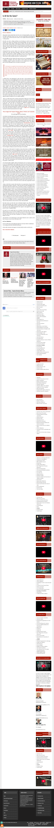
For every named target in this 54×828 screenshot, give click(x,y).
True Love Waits (40, 489)
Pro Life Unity (39, 346)
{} (20, 311)
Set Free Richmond (40, 486)
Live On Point (39, 471)
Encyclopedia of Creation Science (43, 191)
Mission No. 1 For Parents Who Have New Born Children (6, 282)
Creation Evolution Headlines (42, 178)
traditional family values (18, 18)
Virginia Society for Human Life (43, 352)
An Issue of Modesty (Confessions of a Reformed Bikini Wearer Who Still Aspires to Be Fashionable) (22, 283)
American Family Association (42, 617)
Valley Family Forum (41, 651)
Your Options (39, 354)
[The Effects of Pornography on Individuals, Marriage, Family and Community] (14, 276)
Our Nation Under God (41, 800)
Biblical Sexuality (14, 277)
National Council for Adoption (42, 391)
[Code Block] (17, 311)
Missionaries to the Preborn (42, 326)
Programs (39, 824)
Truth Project (39, 511)
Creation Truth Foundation (42, 185)
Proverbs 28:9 (27, 122)
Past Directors (6, 805)
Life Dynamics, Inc (40, 319)
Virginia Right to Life (41, 350)
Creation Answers (40, 177)
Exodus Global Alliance (41, 464)
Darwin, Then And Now (41, 188)
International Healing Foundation (43, 470)
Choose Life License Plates (42, 309)
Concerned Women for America (43, 623)
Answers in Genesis (40, 173)
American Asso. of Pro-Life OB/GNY (43, 411)
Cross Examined (40, 505)
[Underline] (10, 311)
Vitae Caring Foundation (41, 353)
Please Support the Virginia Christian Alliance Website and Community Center (18, 112)
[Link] (19, 311)
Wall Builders (39, 592)
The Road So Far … (39, 113)
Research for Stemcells (41, 421)
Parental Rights (40, 645)
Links (4, 812)
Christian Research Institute (42, 501)
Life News (38, 324)
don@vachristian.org (40, 704)
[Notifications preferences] (2, 825)
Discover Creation (40, 189)
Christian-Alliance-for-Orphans (43, 385)
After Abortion (39, 399)
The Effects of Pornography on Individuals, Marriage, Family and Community (14, 280)
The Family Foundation (41, 647)
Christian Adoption (40, 384)
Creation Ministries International (43, 180)
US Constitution (25, 8)
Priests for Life (39, 368)
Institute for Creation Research (43, 192)
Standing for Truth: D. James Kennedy (44, 582)
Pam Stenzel (39, 479)
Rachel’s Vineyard (40, 400)
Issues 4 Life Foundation (41, 316)
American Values (40, 619)
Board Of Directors (6, 803)
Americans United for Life (42, 305)
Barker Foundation (40, 380)
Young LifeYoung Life (41, 653)
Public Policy (35, 824)
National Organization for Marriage (43, 641)
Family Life (39, 630)
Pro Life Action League (41, 342)
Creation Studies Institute (42, 184)
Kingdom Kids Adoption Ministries (43, 389)
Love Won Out (39, 472)
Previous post (15, 235)
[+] (21, 311)
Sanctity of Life (40, 796)
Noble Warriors (40, 643)
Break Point (39, 463)
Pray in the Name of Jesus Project (43, 589)
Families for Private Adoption (42, 387)
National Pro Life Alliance (42, 331)
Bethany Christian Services (42, 381)
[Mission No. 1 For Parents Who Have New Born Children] (6, 277)
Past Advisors (6, 810)
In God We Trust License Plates (43, 585)
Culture (12, 8)
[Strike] (11, 311)
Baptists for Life (40, 365)
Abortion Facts (39, 303)
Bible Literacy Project (41, 498)
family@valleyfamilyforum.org (42, 717)
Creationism (40, 805)
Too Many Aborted (40, 349)
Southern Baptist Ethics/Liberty (43, 369)
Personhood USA (40, 338)
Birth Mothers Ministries (41, 383)
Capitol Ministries (40, 579)
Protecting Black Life (41, 348)
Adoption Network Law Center (42, 378)
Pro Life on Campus (41, 345)
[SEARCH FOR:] (45, 11)
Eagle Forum (39, 627)
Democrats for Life (40, 311)
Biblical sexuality (10, 18)
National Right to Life (41, 333)
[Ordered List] (13, 311)
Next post (23, 235)
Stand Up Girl (39, 487)
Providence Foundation (41, 590)
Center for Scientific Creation (42, 176)
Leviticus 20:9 (10, 135)
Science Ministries (40, 428)
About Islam (18, 8)
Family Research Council (41, 631)
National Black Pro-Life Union (42, 327)
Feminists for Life (40, 313)
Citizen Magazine (40, 581)
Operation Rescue (40, 337)
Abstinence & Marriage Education (43, 457)
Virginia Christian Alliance (12, 27)
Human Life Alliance (40, 315)
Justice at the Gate (40, 586)
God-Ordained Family (38, 823)
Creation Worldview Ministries (42, 187)
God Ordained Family (41, 810)
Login (34, 304)
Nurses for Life (39, 418)
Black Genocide (40, 307)
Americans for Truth (41, 460)
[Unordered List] (14, 311)
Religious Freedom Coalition (42, 646)
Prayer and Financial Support (8, 798)
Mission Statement (32, 8)
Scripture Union (40, 509)
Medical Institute (40, 417)
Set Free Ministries (7, 32)
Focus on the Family (40, 635)
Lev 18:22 (10, 130)
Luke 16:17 (14, 154)
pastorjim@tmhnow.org (40, 729)
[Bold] (7, 311)
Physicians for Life (40, 419)
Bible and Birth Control (41, 461)
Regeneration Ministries (41, 481)
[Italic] (8, 311)
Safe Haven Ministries (41, 402)
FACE (38, 506)
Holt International (40, 388)
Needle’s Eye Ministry (41, 642)
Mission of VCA (47, 704)
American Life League (41, 304)
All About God (39, 497)
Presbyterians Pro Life (41, 366)
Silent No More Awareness (42, 403)
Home (4, 796)
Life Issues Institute (40, 323)
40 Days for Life (40, 301)
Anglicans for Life (40, 364)
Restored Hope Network (41, 482)
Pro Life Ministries (44, 824)
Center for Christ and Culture (42, 500)
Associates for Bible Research (42, 174)
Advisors (5, 808)
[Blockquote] (16, 311)
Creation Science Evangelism (42, 183)
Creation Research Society (42, 181)
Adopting (38, 377)
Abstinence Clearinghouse (42, 459)
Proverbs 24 (38, 215)
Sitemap (5, 817)
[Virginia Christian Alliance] (10, 4)
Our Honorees (6, 800)
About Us (5, 815)
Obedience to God (40, 803)
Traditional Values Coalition (42, 593)
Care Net (38, 308)
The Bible (8, 8)
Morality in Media (40, 475)
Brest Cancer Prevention (41, 413)
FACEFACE (39, 628)
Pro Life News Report (41, 343)
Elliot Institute (39, 312)
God (4, 8)
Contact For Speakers (31, 825)
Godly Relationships (41, 808)
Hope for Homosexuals (41, 468)
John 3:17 (27, 107)
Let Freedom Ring (40, 588)
